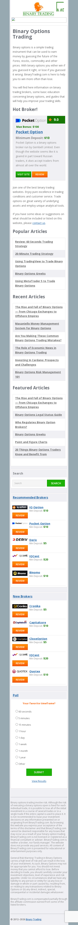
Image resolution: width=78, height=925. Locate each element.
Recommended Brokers (30, 497)
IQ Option (36, 507)
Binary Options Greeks (30, 434)
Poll (16, 695)
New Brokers (22, 596)
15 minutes (25, 724)
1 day (22, 737)
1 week (23, 744)
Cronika (34, 606)
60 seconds (25, 711)
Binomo (34, 572)
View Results (39, 781)
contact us (38, 223)
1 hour (22, 731)
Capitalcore (37, 622)
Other (22, 764)
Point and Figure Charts (31, 442)
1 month (23, 751)
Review (39, 174)
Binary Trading (33, 919)
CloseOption (38, 638)
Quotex (34, 671)
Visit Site (23, 174)
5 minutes (24, 718)
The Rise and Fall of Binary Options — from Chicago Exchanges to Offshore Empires (39, 311)
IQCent (34, 556)
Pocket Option (29, 131)
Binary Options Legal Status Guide (38, 414)
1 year (22, 757)
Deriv (33, 540)
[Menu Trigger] (59, 6)
